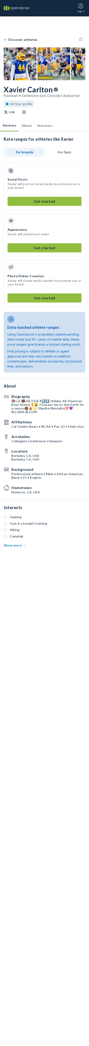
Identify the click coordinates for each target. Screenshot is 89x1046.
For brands (24, 152)
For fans (64, 152)
